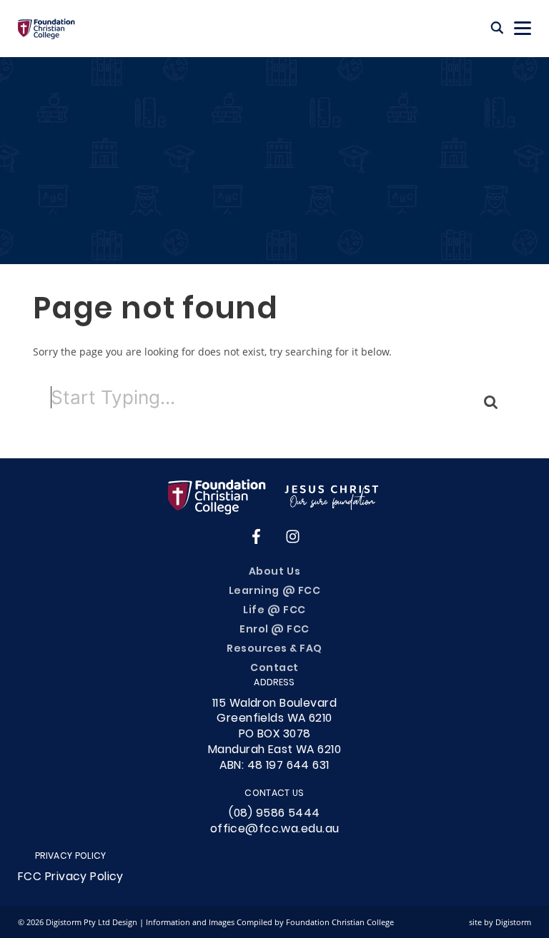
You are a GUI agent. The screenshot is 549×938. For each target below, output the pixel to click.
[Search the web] (497, 28)
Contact (274, 668)
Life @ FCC (274, 610)
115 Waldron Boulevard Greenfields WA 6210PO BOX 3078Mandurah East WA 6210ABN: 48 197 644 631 (274, 735)
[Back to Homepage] (46, 28)
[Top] (274, 497)
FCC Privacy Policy (71, 877)
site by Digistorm (500, 922)
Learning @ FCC (274, 591)
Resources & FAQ (274, 649)
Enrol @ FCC (274, 630)
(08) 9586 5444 (274, 814)
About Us (274, 572)
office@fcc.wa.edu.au (275, 829)
